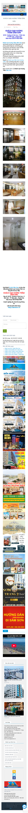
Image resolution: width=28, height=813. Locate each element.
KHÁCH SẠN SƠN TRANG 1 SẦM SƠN (14, 354)
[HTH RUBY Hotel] (14, 442)
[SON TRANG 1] (14, 486)
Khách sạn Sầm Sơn (10, 804)
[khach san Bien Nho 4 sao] (14, 377)
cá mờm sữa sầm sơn (9, 747)
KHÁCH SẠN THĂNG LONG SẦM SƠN (14, 351)
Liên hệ (15, 806)
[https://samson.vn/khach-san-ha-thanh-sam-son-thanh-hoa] (14, 511)
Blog (16, 27)
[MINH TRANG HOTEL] (14, 536)
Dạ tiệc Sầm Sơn (8, 762)
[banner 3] (5, 10)
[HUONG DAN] (14, 617)
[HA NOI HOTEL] (8, 7)
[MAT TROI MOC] (14, 391)
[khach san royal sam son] (19, 7)
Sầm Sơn (8, 70)
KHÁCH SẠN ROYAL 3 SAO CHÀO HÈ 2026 (13, 698)
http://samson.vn (14, 307)
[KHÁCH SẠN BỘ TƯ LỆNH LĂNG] (14, 563)
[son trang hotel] (16, 10)
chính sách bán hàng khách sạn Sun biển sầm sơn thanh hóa (13, 760)
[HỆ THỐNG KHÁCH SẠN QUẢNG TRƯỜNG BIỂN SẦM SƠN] (14, 359)
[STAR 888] (14, 424)
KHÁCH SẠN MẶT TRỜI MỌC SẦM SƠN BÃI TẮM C (13, 680)
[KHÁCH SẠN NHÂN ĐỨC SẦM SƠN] (14, 460)
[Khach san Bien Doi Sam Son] (14, 407)
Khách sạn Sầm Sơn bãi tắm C (14, 24)
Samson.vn (8, 27)
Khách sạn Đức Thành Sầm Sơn (12, 348)
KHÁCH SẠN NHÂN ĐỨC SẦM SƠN (13, 350)
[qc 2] (14, 366)
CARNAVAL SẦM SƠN (9, 754)
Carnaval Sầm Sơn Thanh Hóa (11, 756)
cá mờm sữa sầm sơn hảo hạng (11, 752)
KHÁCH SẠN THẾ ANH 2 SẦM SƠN (13, 353)
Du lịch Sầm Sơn (13, 287)
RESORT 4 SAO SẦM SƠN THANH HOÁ (12, 716)
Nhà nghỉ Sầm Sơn (18, 804)
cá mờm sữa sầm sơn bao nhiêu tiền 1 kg (13, 750)
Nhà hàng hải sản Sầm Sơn (12, 805)
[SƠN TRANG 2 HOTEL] (14, 590)
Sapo (11, 808)
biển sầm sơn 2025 (8, 745)
